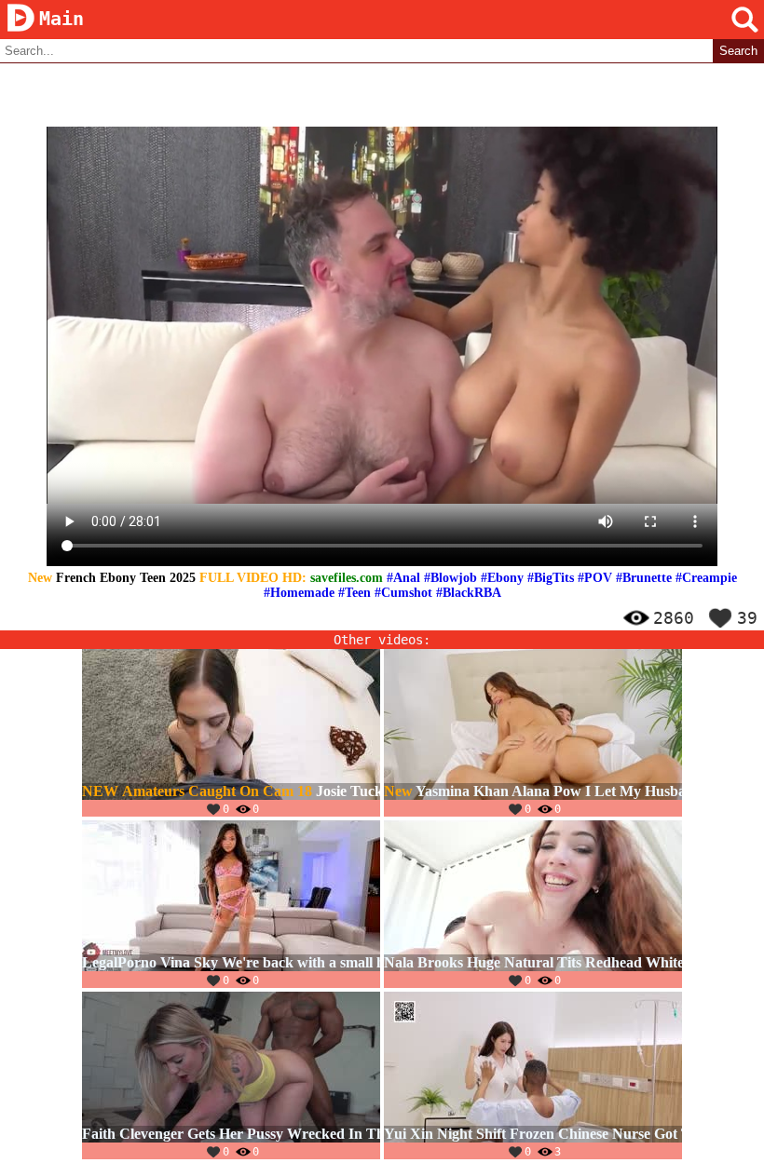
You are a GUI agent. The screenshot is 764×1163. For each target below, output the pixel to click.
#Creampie (706, 578)
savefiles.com (346, 578)
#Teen (354, 593)
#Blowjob (450, 578)
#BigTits (550, 578)
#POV (595, 578)
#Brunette (644, 578)
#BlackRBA (468, 593)
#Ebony (502, 578)
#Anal (403, 578)
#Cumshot (403, 593)
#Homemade (299, 593)
